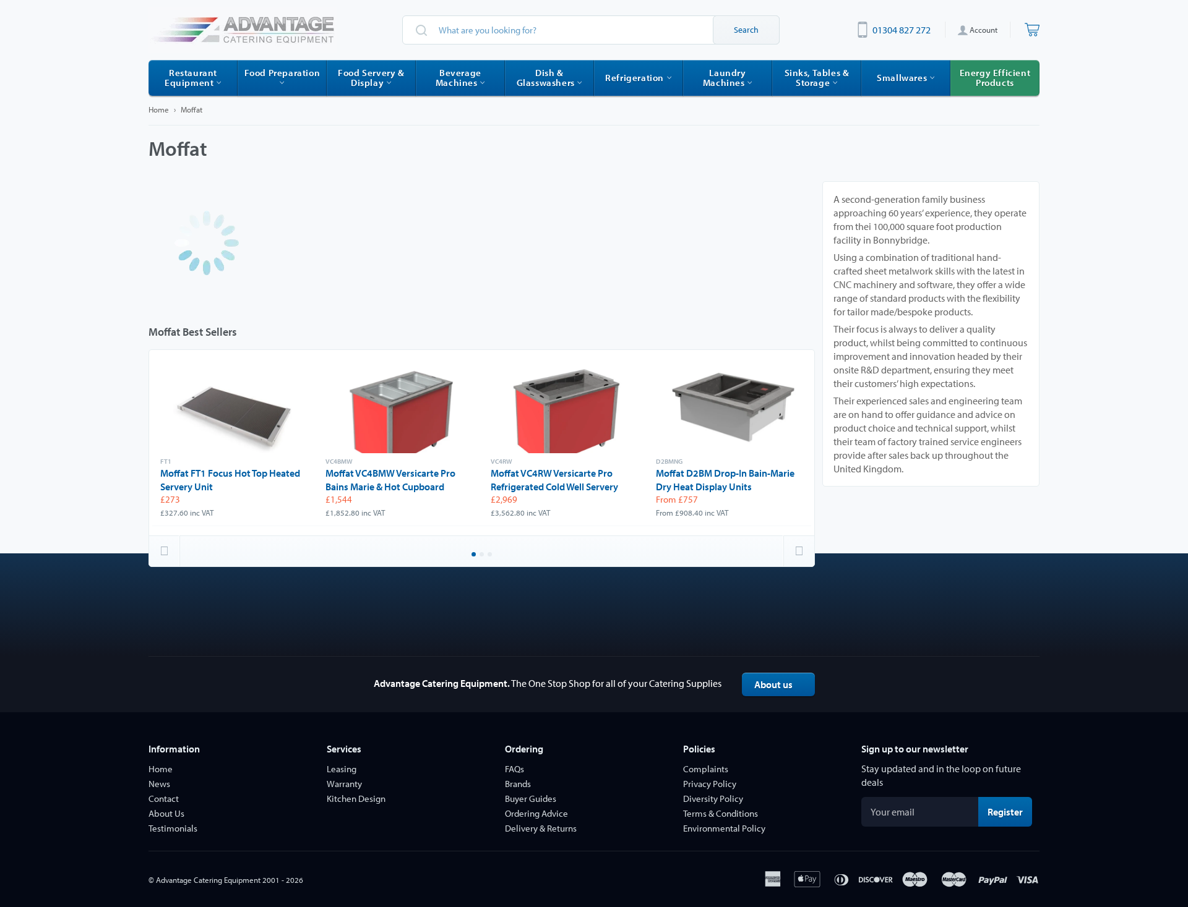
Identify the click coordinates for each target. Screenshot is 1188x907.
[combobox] (591, 30)
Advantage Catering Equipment (208, 880)
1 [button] (474, 555)
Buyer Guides (530, 798)
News (159, 784)
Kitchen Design (356, 798)
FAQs (514, 769)
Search (746, 29)
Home (158, 109)
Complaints (705, 769)
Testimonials (172, 828)
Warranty (344, 784)
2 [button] (483, 555)
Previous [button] (164, 550)
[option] (234, 442)
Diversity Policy (713, 798)
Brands (518, 784)
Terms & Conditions (720, 813)
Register (1010, 811)
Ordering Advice (536, 813)
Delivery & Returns (541, 828)
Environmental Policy (724, 828)
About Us (166, 813)
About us (773, 684)
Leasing (341, 769)
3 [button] (491, 555)
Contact (163, 798)
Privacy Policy (709, 784)
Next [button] (798, 550)
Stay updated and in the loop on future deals (941, 775)
